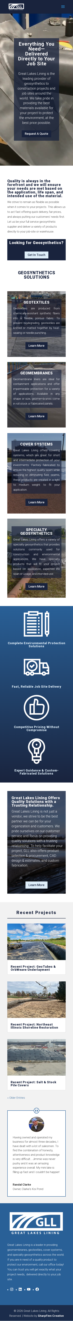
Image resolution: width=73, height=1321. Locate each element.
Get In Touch (36, 255)
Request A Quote (36, 133)
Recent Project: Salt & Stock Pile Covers (33, 1083)
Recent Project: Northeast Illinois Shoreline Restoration (34, 1026)
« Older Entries (16, 1097)
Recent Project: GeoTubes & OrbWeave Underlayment (33, 968)
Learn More (36, 345)
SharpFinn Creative (51, 1315)
